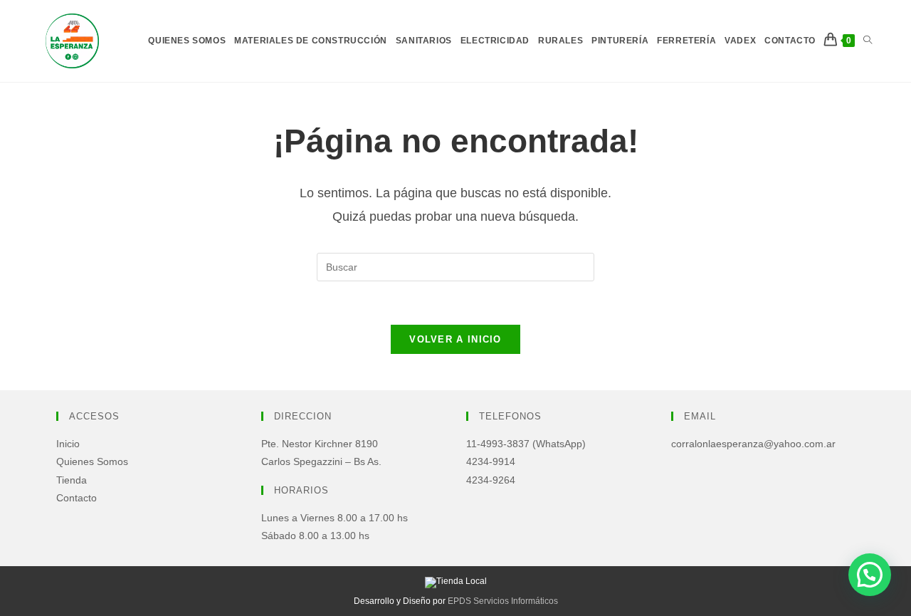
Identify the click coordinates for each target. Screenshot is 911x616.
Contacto (76, 497)
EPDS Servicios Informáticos (503, 601)
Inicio (68, 443)
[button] (869, 574)
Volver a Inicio (455, 339)
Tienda (71, 480)
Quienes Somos (92, 461)
